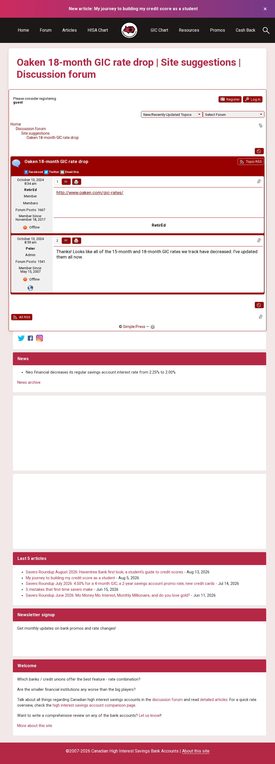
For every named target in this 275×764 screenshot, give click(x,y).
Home (23, 30)
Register (233, 99)
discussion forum (167, 699)
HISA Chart (98, 30)
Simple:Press (134, 326)
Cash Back (245, 30)
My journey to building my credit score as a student (70, 578)
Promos (217, 30)
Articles (69, 30)
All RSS (24, 317)
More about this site (34, 726)
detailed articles (213, 699)
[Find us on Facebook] (30, 338)
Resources (189, 30)
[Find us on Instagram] (39, 338)
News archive (29, 382)
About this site (195, 751)
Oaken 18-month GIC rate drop (53, 137)
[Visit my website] (30, 287)
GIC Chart (159, 30)
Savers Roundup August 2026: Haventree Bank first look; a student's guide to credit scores (104, 572)
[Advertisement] (139, 433)
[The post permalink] (66, 181)
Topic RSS (253, 162)
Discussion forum (31, 129)
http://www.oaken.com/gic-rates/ (89, 192)
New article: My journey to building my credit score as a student (133, 8)
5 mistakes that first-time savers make (59, 589)
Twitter (54, 172)
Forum (46, 30)
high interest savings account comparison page (94, 705)
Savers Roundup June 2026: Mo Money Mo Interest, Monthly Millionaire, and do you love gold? (108, 595)
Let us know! (150, 715)
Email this (72, 172)
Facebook (36, 172)
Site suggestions (35, 133)
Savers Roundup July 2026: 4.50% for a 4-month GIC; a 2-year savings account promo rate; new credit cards (120, 583)
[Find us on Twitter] (21, 338)
